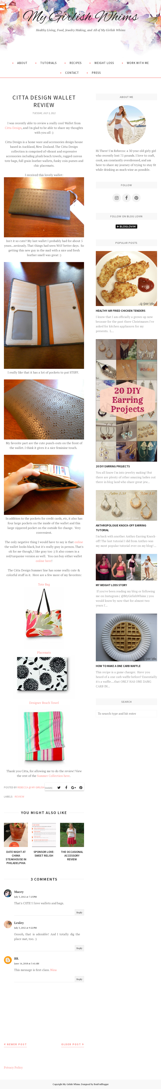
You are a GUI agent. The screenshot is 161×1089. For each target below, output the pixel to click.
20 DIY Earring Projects (113, 466)
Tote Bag (44, 584)
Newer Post (17, 1044)
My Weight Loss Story (111, 585)
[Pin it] (81, 788)
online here (43, 561)
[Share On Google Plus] (73, 788)
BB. (16, 958)
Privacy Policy (13, 1067)
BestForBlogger (101, 1084)
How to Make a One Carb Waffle (118, 666)
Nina (53, 970)
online (78, 542)
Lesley (19, 923)
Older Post (71, 1044)
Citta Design (13, 128)
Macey (19, 892)
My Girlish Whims (80, 17)
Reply (79, 912)
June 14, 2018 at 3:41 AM (26, 963)
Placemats (44, 652)
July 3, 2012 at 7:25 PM (25, 896)
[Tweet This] (59, 788)
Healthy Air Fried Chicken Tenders (120, 310)
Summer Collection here (53, 776)
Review (19, 796)
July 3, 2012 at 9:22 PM (25, 927)
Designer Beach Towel (44, 703)
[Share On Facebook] (66, 788)
